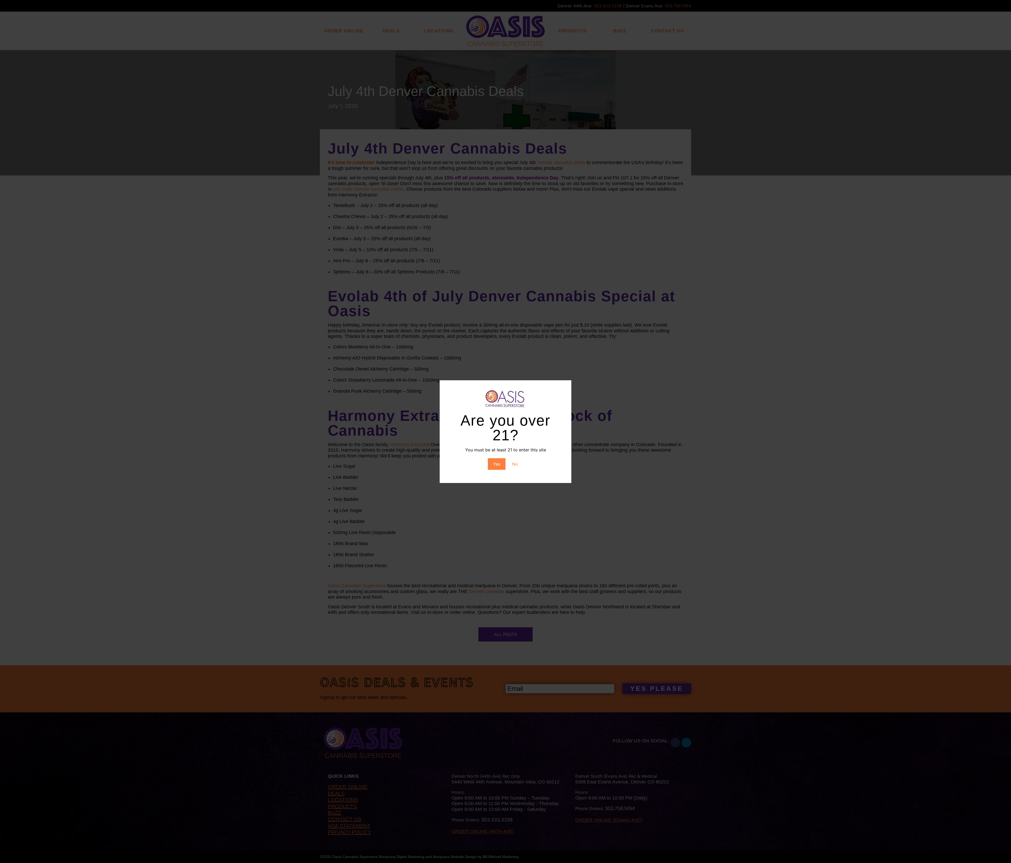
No (515, 464)
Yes (496, 464)
